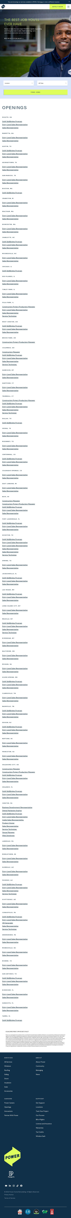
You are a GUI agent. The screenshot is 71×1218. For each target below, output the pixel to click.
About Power (40, 1062)
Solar (6, 1087)
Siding (6, 1074)
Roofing (7, 1070)
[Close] (69, 1)
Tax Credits (40, 1132)
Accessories (8, 1091)
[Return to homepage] (3, 6)
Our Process (40, 1115)
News (38, 1074)
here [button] (41, 2)
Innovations (8, 1111)
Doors (6, 1079)
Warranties (39, 1128)
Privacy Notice (9, 1195)
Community (40, 1066)
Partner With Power (11, 1115)
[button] (69, 1)
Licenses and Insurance (44, 1124)
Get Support (40, 1103)
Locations (39, 1107)
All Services (8, 1062)
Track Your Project (42, 1111)
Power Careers (9, 1103)
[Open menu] (68, 6)
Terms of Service (9, 1198)
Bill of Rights (40, 1119)
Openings (7, 1107)
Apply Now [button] (57, 6)
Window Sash (40, 1136)
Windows (7, 1066)
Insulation (7, 1083)
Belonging (39, 1070)
